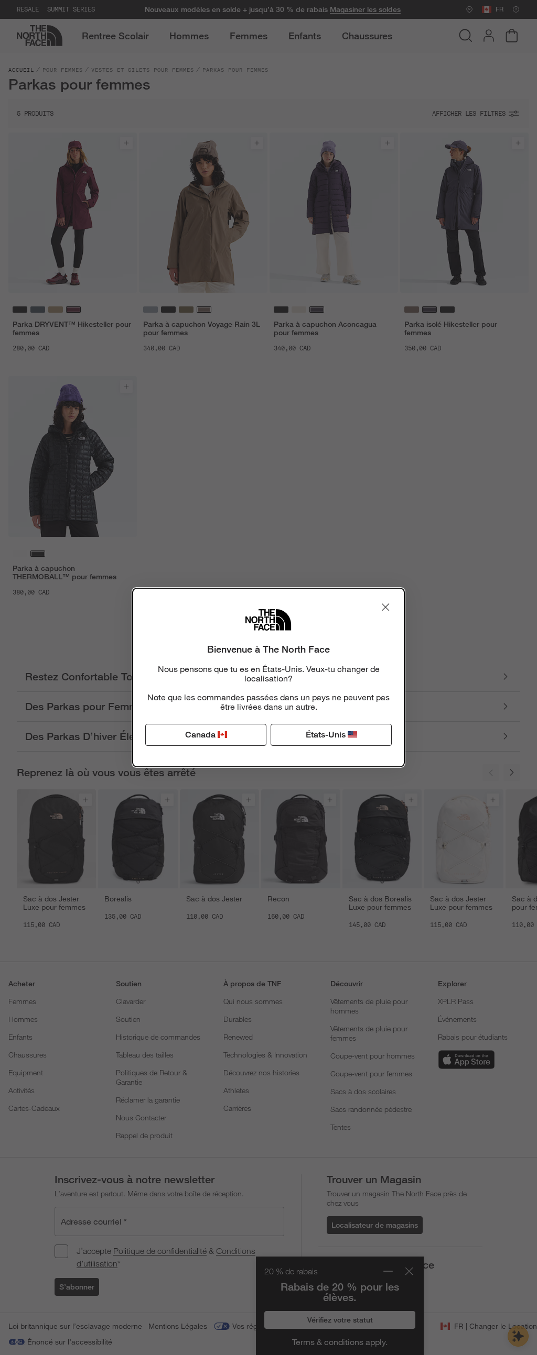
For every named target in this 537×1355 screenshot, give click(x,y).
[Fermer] (385, 607)
